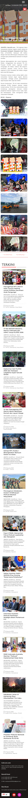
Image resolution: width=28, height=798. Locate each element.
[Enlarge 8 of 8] (25, 238)
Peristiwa (15, 713)
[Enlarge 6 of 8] (25, 195)
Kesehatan (12, 307)
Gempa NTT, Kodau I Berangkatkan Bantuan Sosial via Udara (12, 452)
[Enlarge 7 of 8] (25, 216)
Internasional (13, 347)
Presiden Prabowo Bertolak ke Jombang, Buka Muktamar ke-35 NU (14, 736)
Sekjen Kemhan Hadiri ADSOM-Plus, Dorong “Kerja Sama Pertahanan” (13, 575)
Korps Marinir (18, 307)
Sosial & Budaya (8, 429)
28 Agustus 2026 (9, 468)
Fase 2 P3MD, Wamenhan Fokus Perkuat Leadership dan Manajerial (13, 535)
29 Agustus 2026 (9, 305)
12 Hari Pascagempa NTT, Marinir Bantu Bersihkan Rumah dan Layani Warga (13, 411)
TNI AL (7, 307)
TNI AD (7, 511)
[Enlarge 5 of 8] (25, 175)
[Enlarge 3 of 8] (25, 140)
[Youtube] (14, 795)
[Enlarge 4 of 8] (25, 156)
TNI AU (4, 35)
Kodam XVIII (13, 511)
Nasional (13, 551)
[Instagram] (19, 795)
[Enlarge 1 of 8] (25, 101)
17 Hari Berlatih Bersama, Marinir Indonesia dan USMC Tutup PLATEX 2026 (13, 330)
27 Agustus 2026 (9, 711)
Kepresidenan (8, 753)
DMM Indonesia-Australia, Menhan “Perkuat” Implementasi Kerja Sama (13, 656)
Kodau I (7, 469)
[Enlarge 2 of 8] (25, 120)
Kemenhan (8, 551)
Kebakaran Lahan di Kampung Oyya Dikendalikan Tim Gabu (12, 696)
